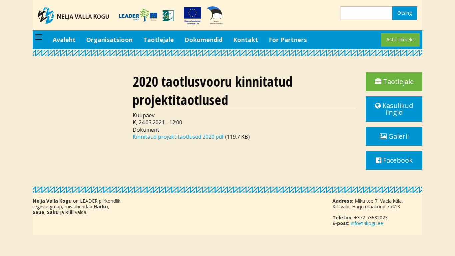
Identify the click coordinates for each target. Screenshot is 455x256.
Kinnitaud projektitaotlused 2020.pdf (178, 136)
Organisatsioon (109, 40)
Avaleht (64, 40)
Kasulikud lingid (397, 109)
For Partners (288, 40)
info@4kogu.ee (367, 223)
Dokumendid (204, 40)
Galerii (398, 136)
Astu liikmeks (400, 39)
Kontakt (245, 40)
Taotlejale (158, 40)
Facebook (397, 160)
